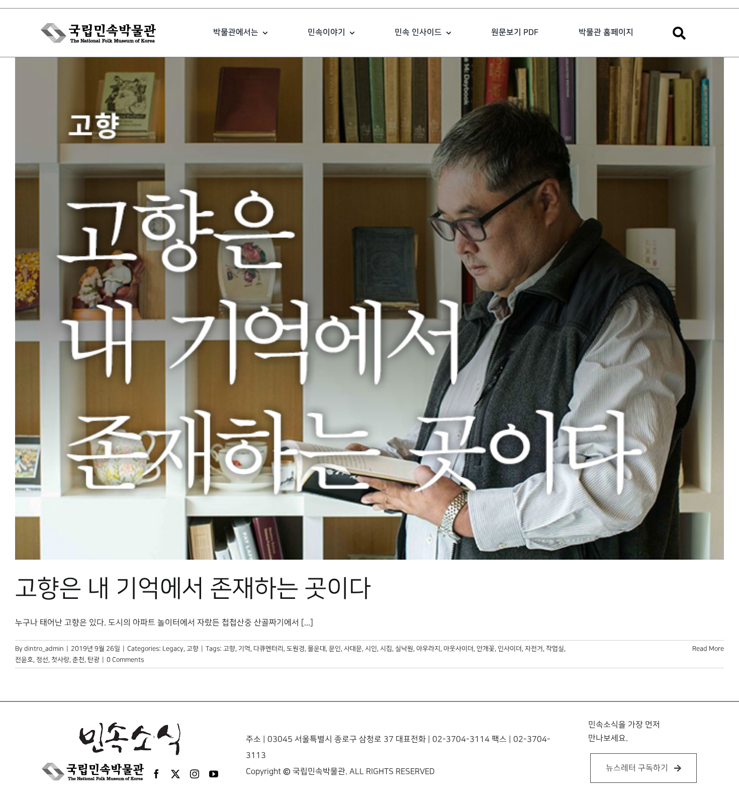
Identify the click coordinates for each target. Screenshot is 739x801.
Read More (708, 648)
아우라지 (428, 648)
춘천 (78, 659)
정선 (42, 659)
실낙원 (404, 648)
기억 (244, 648)
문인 (335, 648)
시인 (371, 648)
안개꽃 (486, 648)
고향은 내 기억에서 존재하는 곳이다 (193, 589)
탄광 (93, 659)
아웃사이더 (458, 648)
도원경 (296, 648)
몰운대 (317, 648)
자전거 (534, 648)
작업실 (555, 648)
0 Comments (125, 659)
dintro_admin (44, 648)
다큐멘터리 (268, 648)
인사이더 (510, 648)
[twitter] (175, 773)
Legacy (172, 648)
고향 (193, 648)
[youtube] (213, 773)
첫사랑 (60, 659)
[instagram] (194, 773)
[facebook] (156, 773)
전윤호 (24, 659)
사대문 (353, 648)
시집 (386, 648)
